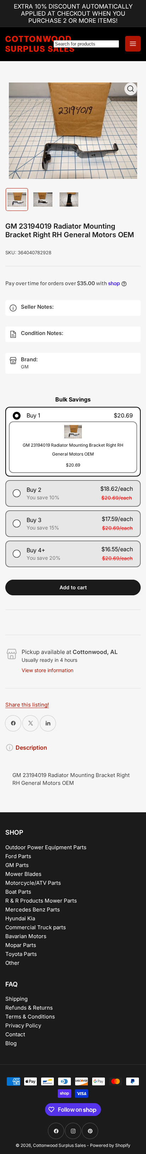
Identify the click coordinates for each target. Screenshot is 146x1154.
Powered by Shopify (110, 1145)
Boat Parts (18, 891)
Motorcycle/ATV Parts (33, 882)
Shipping (16, 998)
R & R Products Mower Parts (41, 900)
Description (31, 747)
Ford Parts (18, 856)
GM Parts (17, 865)
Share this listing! (27, 704)
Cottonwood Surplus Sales (59, 1145)
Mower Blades (23, 874)
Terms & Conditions (30, 1016)
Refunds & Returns (29, 1007)
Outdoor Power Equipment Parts (45, 847)
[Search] (86, 44)
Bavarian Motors (25, 936)
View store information (47, 670)
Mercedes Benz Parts (32, 909)
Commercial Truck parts (35, 927)
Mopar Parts (20, 945)
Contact (15, 1034)
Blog (11, 1043)
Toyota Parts (21, 954)
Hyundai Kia (20, 918)
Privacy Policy (23, 1025)
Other (12, 962)
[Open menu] (133, 44)
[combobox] (86, 44)
